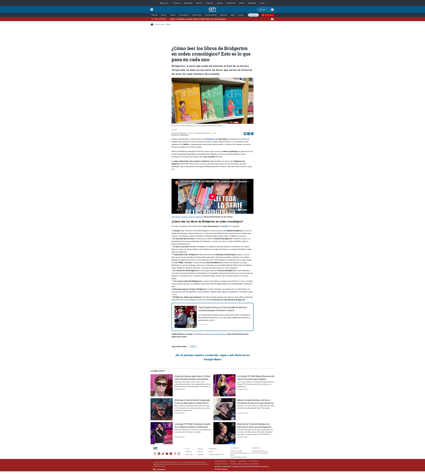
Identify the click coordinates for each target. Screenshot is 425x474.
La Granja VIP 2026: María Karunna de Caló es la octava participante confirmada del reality (255, 377)
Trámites (154, 15)
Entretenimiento (211, 15)
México (163, 15)
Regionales (252, 3)
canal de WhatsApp (218, 334)
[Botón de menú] (152, 9)
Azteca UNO (188, 3)
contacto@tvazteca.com (259, 451)
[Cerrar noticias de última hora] (272, 19)
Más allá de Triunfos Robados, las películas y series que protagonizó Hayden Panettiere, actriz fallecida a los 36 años (255, 425)
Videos (241, 3)
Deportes (209, 3)
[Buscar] (272, 9)
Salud (233, 15)
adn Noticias (230, 3)
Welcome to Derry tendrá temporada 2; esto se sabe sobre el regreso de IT (192, 401)
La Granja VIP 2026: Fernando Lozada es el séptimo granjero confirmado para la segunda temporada (192, 425)
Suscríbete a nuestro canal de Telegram (187, 217)
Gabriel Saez (184, 135)
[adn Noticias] (212, 10)
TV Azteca (176, 3)
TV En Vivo (269, 15)
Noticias (220, 3)
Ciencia (240, 15)
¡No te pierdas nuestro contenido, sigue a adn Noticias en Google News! (212, 357)
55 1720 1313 (255, 453)
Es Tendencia (183, 15)
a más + (263, 3)
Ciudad (172, 15)
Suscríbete (253, 15)
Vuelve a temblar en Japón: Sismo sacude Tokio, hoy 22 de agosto (175, 19)
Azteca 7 (199, 3)
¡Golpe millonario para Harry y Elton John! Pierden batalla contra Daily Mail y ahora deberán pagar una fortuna (192, 377)
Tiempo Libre (197, 15)
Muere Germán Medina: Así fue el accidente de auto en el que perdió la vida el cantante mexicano (255, 401)
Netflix (193, 346)
